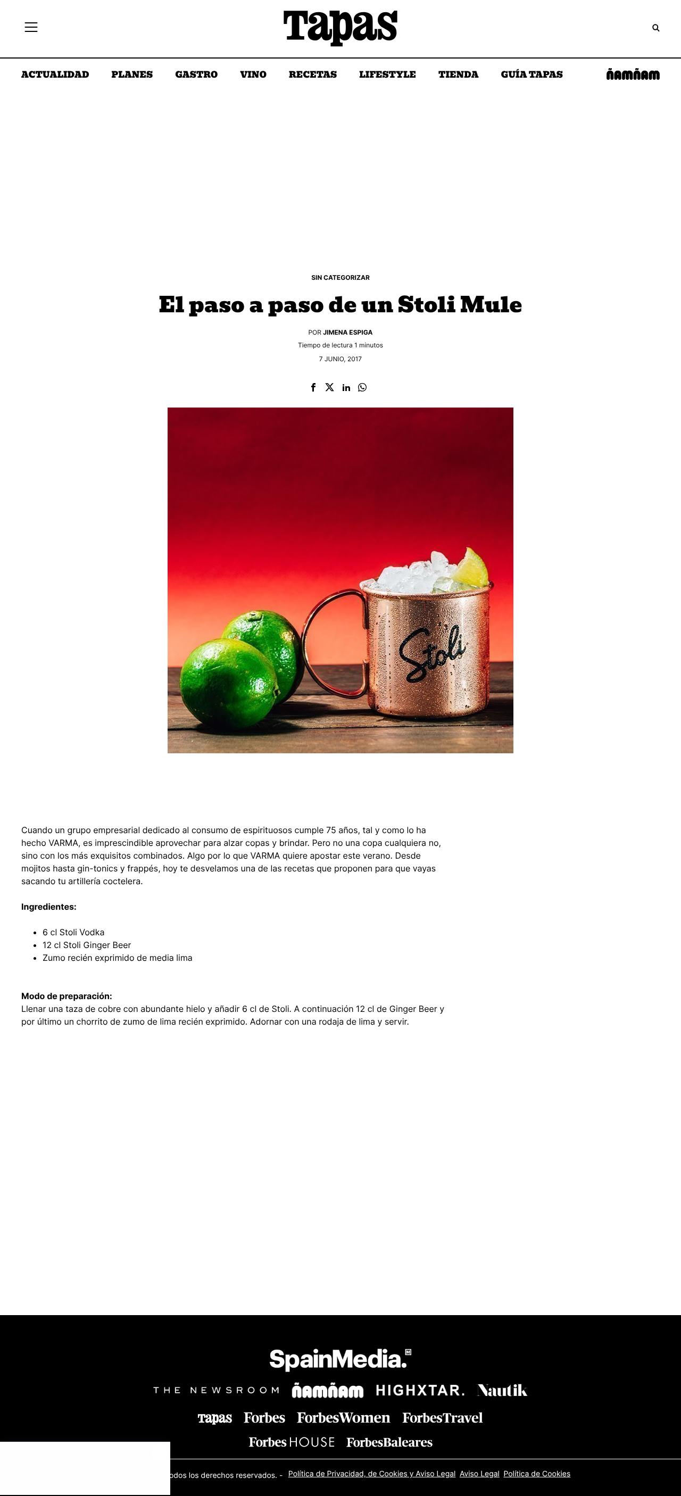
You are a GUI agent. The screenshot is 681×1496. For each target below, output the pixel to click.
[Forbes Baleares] (389, 1442)
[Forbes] (264, 1417)
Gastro (196, 75)
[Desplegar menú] (31, 29)
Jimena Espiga (347, 332)
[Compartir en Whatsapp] (362, 388)
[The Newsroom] (216, 1390)
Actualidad (55, 75)
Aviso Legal (480, 1473)
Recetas (313, 75)
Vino (253, 75)
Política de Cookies (536, 1473)
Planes (132, 75)
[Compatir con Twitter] (329, 388)
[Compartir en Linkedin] (346, 388)
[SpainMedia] (340, 1362)
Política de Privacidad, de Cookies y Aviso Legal (372, 1473)
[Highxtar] (420, 1390)
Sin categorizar (340, 277)
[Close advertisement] (160, 1452)
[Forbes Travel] (343, 1417)
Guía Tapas (532, 75)
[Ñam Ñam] (327, 1390)
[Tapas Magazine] (214, 1419)
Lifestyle (387, 75)
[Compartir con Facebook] (313, 388)
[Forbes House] (291, 1442)
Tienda (458, 75)
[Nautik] (502, 1390)
